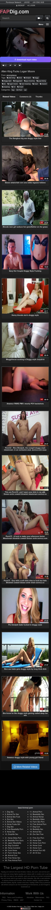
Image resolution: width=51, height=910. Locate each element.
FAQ (3, 897)
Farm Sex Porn (39, 821)
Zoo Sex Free (38, 834)
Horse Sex (11, 831)
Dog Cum (36, 826)
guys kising (42, 81)
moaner (44, 84)
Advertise (30, 897)
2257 (22, 900)
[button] (25, 42)
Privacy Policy (6, 900)
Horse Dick (37, 840)
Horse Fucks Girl (13, 824)
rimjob (21, 87)
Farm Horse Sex (14, 853)
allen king (11, 78)
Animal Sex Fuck (13, 816)
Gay (13, 90)
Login (32, 5)
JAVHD (27, 2)
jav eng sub (38, 2)
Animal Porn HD (39, 850)
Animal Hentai (38, 816)
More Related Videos (26, 766)
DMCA (16, 900)
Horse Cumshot (14, 848)
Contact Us (38, 900)
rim (14, 87)
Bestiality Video (39, 819)
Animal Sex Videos (14, 821)
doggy (36, 78)
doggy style (7, 81)
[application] (25, 42)
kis (4, 84)
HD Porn (19, 90)
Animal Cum (12, 855)
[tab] (9, 96)
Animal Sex (37, 831)
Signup (21, 5)
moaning (6, 87)
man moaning (26, 84)
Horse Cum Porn (39, 843)
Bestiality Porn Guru (16, 840)
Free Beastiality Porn (15, 829)
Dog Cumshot (13, 845)
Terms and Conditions (15, 897)
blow (20, 78)
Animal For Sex (13, 814)
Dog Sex (10, 811)
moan (36, 84)
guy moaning (30, 81)
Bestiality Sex (38, 829)
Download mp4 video (26, 59)
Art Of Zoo (37, 853)
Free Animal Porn (39, 824)
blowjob (28, 78)
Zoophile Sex (13, 834)
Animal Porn (37, 811)
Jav (25, 90)
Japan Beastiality (14, 843)
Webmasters (39, 897)
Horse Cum (37, 848)
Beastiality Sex (38, 814)
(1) (5, 65)
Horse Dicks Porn (15, 838)
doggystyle (18, 81)
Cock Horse (12, 850)
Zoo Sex (10, 819)
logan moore (13, 84)
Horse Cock (37, 845)
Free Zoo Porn (38, 838)
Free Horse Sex (14, 858)
